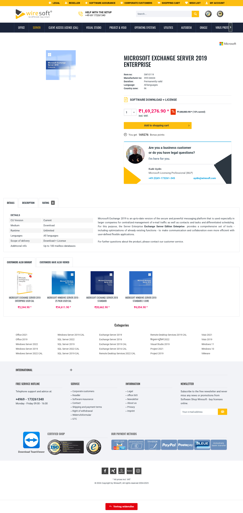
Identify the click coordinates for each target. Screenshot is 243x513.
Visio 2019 (207, 339)
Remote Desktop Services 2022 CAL (117, 353)
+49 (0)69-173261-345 (162, 178)
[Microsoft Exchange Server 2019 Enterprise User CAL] (24, 282)
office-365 (132, 395)
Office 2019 (21, 339)
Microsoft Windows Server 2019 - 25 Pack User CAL (63, 299)
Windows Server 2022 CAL (29, 353)
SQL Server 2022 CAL (68, 349)
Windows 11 (208, 344)
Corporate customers (83, 391)
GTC (74, 419)
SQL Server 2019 (66, 344)
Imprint (131, 411)
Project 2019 (156, 353)
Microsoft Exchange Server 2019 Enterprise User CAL (24, 299)
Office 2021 (21, 334)
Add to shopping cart (156, 125)
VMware (206, 353)
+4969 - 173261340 (30, 399)
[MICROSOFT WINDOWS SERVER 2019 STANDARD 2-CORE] (141, 282)
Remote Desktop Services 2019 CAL (168, 334)
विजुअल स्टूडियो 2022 (159, 339)
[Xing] (113, 471)
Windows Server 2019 (27, 349)
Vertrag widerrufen (123, 506)
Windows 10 (208, 349)
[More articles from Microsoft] (228, 43)
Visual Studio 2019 (160, 344)
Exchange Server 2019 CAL (113, 344)
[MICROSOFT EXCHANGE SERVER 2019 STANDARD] (102, 282)
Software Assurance (82, 399)
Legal (130, 391)
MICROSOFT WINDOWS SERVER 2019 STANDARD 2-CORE (140, 299)
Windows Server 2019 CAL (71, 334)
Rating (48, 202)
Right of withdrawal (82, 411)
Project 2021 (156, 349)
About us (132, 403)
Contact (76, 403)
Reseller (76, 395)
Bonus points (157, 134)
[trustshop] (93, 447)
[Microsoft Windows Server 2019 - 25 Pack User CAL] (63, 282)
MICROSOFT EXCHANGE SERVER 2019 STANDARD (102, 299)
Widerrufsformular (81, 415)
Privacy (131, 407)
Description (28, 202)
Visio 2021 (207, 334)
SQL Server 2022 (66, 339)
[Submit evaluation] (177, 69)
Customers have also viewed (54, 262)
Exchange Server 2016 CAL (113, 349)
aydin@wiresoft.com (204, 178)
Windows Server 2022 (27, 344)
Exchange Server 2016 (110, 339)
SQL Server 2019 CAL (68, 353)
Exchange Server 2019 (110, 334)
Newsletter (132, 399)
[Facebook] (105, 471)
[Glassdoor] (121, 471)
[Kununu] (129, 471)
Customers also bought (19, 262)
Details (10, 202)
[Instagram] (138, 471)
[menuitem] (169, 3)
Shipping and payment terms (87, 407)
